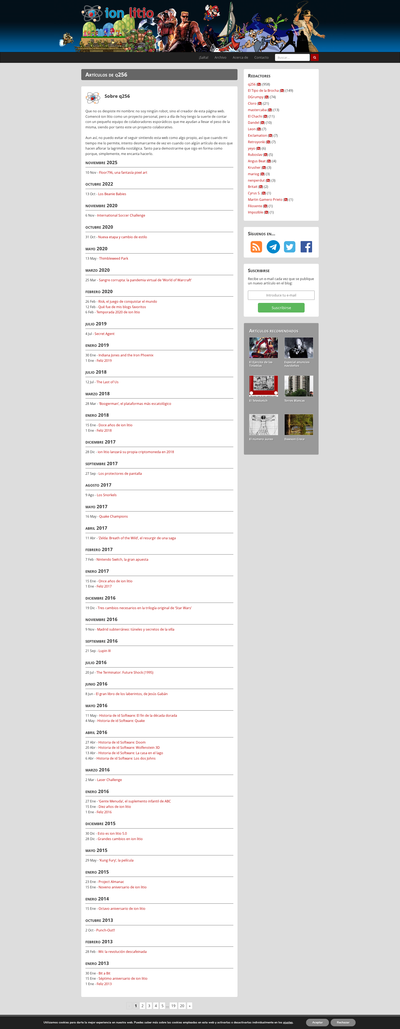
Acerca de (240, 57)
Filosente (255, 206)
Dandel (253, 122)
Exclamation (257, 135)
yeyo (251, 148)
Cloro (252, 103)
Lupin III (105, 650)
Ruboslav (255, 154)
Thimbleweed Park (113, 258)
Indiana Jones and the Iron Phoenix (126, 355)
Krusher (254, 167)
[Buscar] (315, 57)
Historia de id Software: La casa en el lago (130, 753)
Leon (252, 129)
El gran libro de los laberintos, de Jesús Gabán (132, 694)
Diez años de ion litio (115, 806)
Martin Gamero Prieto (265, 199)
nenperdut (256, 180)
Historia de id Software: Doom (122, 742)
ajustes (288, 1022)
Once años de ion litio (115, 581)
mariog (253, 174)
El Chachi (255, 116)
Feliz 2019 (104, 360)
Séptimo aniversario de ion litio (123, 978)
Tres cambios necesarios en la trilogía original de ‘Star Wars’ (145, 608)
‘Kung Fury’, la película (116, 860)
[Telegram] (273, 246)
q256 (252, 84)
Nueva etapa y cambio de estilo (122, 237)
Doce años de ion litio (115, 425)
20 (182, 1005)
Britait (253, 186)
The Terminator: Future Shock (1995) (124, 672)
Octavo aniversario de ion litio (122, 908)
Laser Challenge (109, 779)
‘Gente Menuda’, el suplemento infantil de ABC (135, 801)
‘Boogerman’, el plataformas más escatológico (135, 403)
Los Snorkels (107, 495)
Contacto (261, 57)
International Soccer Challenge (121, 215)
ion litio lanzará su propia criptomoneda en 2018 (136, 452)
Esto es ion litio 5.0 (112, 833)
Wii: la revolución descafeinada (122, 951)
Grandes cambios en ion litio (120, 839)
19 (173, 1005)
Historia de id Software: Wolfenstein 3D (129, 747)
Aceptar (317, 1022)
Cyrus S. (254, 193)
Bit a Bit (104, 973)
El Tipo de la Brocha (263, 90)
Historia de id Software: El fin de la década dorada (138, 715)
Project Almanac (111, 881)
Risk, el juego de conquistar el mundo (127, 301)
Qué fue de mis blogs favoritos (122, 307)
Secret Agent (105, 333)
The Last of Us (107, 382)
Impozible (255, 212)
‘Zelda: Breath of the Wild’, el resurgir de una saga (137, 538)
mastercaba (257, 110)
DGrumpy (255, 97)
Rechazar (343, 1022)
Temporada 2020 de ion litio (118, 312)
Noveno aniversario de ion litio (123, 887)
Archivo (220, 57)
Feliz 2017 (104, 586)
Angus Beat (257, 161)
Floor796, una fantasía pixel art (123, 172)
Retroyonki (256, 142)
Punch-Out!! (105, 930)
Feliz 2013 (104, 984)
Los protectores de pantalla (120, 473)
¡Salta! (203, 57)
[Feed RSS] (256, 246)
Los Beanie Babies (112, 194)
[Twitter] (289, 246)
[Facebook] (306, 246)
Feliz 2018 (104, 430)
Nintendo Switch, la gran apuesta (122, 559)
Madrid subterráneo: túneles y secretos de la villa (135, 629)
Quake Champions (113, 516)
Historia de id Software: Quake (121, 720)
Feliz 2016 (104, 812)
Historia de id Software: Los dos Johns (126, 758)
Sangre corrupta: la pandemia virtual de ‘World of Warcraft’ (145, 280)
